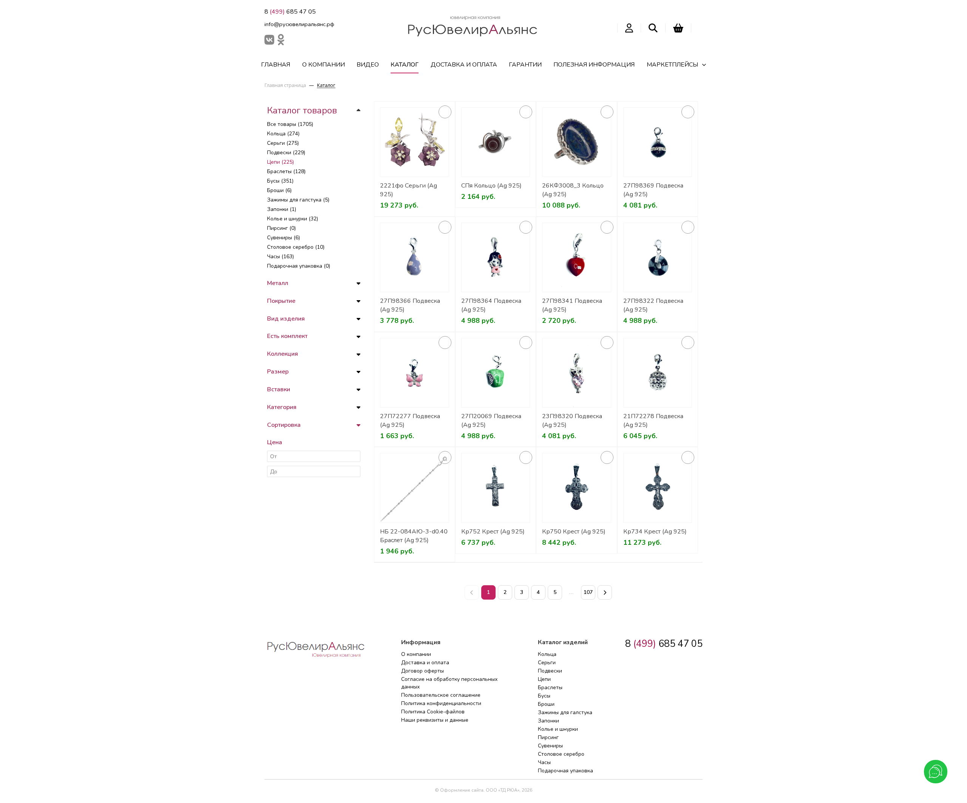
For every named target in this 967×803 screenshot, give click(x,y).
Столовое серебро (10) (295, 247)
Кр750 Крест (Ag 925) (574, 531)
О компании (323, 64)
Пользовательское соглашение (440, 695)
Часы (544, 762)
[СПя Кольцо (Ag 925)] (495, 142)
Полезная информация (594, 64)
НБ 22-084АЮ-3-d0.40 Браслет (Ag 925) (414, 535)
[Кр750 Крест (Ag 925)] (576, 488)
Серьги (547, 662)
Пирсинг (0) (281, 228)
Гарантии (525, 64)
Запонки (548, 720)
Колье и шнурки (558, 729)
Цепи (544, 679)
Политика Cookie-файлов (433, 711)
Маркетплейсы (672, 64)
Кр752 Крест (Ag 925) (493, 531)
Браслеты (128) (286, 171)
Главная (275, 64)
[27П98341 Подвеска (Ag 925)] (576, 258)
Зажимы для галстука (565, 712)
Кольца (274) (283, 133)
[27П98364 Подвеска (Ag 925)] (495, 258)
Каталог (405, 64)
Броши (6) (279, 190)
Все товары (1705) (290, 124)
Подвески (550, 670)
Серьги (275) (283, 143)
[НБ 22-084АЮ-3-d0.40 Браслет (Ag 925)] (414, 488)
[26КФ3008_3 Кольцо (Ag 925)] (576, 142)
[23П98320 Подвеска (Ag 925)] (576, 373)
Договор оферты (422, 670)
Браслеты (550, 687)
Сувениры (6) (283, 237)
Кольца (547, 654)
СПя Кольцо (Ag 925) (491, 185)
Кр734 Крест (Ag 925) (655, 531)
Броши (546, 704)
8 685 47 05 (290, 12)
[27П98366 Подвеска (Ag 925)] (414, 258)
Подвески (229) (286, 152)
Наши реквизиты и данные (434, 720)
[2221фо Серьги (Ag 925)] (414, 142)
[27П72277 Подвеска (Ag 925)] (414, 373)
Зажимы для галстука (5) (298, 199)
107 (588, 592)
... (571, 592)
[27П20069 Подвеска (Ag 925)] (495, 373)
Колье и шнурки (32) (292, 218)
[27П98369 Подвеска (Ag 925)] (657, 142)
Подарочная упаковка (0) (298, 266)
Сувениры (550, 745)
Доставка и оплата (464, 64)
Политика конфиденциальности (441, 703)
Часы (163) (280, 256)
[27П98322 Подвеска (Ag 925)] (657, 258)
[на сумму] (678, 28)
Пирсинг (548, 737)
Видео (368, 64)
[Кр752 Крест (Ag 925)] (495, 488)
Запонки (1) (281, 209)
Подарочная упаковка (565, 770)
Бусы (544, 695)
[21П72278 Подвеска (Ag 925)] (657, 373)
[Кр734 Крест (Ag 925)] (657, 488)
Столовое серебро (561, 754)
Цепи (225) (280, 162)
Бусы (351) (280, 180)
